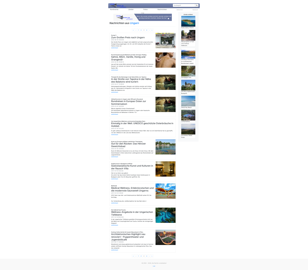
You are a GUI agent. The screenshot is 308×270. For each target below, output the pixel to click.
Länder (131, 9)
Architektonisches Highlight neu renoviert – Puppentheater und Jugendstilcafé (128, 237)
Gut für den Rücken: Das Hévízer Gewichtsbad (128, 145)
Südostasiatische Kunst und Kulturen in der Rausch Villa (132, 167)
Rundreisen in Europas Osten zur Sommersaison (128, 102)
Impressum (195, 9)
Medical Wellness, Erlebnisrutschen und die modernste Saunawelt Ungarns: (132, 189)
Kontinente (114, 9)
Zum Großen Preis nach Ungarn (128, 37)
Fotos (145, 9)
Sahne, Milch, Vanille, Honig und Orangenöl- (128, 58)
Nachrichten (162, 9)
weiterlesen (114, 48)
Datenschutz (180, 9)
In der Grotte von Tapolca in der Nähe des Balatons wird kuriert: (131, 80)
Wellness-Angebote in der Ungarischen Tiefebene (132, 213)
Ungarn (134, 23)
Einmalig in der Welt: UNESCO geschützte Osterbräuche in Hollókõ (142, 124)
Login (154, 266)
